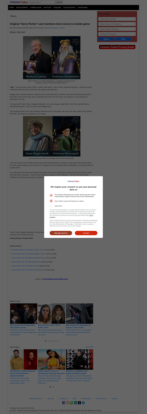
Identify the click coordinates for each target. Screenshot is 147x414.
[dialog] (73, 207)
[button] (73, 206)
